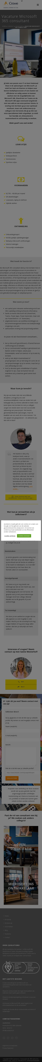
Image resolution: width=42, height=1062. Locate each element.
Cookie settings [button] (9, 536)
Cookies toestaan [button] (24, 536)
